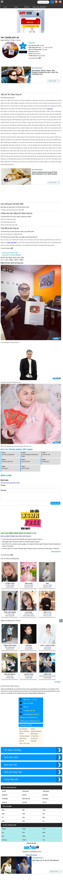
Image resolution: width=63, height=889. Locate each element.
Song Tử (4, 802)
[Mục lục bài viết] (61, 620)
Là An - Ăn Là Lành (24, 743)
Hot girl (16, 7)
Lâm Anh (29, 645)
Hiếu (44, 832)
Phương (4, 840)
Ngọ (3, 810)
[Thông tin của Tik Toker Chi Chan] (28, 610)
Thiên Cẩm (47, 674)
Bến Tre (47, 615)
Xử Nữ (4, 791)
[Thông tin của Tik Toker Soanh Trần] (28, 672)
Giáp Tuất (32, 710)
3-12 (43, 47)
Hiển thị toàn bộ (55, 551)
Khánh (24, 840)
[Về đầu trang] (61, 887)
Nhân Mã (36, 714)
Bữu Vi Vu (47, 612)
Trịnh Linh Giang (10, 645)
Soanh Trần (28, 674)
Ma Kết (24, 795)
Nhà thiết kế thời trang (47, 676)
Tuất (23, 813)
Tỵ (43, 821)
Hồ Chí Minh (28, 615)
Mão (3, 821)
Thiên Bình (25, 791)
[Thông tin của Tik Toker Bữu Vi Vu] (47, 610)
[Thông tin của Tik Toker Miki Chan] (28, 581)
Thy (44, 840)
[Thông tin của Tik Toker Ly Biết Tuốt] (10, 581)
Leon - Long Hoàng (47, 645)
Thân (44, 810)
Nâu (47, 583)
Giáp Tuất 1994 (11, 242)
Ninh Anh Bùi (34, 733)
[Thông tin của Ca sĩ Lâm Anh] (28, 643)
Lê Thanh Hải (34, 736)
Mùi (23, 810)
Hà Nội (10, 587)
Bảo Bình (45, 795)
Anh (44, 836)
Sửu (23, 817)
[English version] (60, 2)
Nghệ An (47, 587)
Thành (4, 829)
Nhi (3, 836)
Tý (2, 817)
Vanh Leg (50, 108)
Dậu (3, 813)
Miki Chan (28, 583)
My (3, 832)
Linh (44, 829)
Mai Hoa (21, 741)
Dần (44, 817)
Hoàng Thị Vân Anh (36, 731)
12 (32, 699)
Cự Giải (24, 802)
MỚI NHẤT (43, 7)
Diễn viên (26, 7)
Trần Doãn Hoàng (24, 736)
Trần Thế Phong (10, 612)
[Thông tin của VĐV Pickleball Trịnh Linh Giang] (10, 643)
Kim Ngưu (45, 798)
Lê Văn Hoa (34, 738)
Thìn (23, 821)
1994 (35, 699)
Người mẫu (36, 7)
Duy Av (19, 40)
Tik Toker (12, 40)
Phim (10, 676)
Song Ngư (5, 798)
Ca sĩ (5, 7)
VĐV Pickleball (10, 647)
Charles (33, 729)
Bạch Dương (26, 798)
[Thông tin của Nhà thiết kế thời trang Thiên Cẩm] (47, 672)
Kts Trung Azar (23, 729)
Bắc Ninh (29, 587)
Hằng (23, 836)
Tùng (23, 829)
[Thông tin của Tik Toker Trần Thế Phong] (10, 610)
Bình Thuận (9, 615)
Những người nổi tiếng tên (10, 252)
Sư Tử (44, 802)
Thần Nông (46, 791)
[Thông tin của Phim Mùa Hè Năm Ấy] (10, 672)
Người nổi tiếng (5, 40)
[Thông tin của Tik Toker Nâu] (47, 581)
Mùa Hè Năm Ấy (10, 674)
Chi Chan (28, 612)
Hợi (44, 813)
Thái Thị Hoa (22, 738)
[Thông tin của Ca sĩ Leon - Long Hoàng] (47, 643)
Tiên (23, 832)
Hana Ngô (33, 741)
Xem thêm (57, 681)
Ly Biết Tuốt (10, 583)
